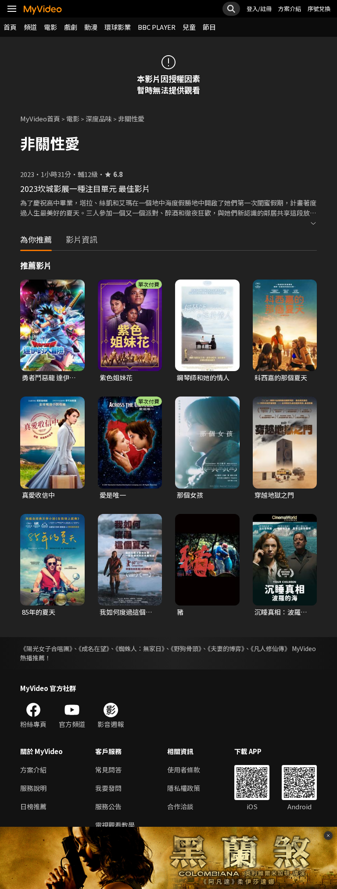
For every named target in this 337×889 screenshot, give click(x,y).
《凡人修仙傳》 (270, 648)
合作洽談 (180, 806)
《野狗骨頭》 (186, 648)
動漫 (90, 27)
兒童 (189, 27)
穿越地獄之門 (274, 494)
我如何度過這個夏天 (126, 612)
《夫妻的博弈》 (226, 648)
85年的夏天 (38, 611)
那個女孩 (190, 494)
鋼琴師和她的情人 (203, 377)
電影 (50, 27)
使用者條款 (183, 769)
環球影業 (117, 27)
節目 (209, 27)
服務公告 (108, 806)
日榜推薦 (33, 806)
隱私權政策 (183, 788)
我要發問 (108, 788)
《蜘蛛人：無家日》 (140, 648)
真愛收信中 (38, 494)
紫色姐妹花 (116, 377)
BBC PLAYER (157, 27)
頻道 (30, 27)
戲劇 (70, 27)
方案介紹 (289, 8)
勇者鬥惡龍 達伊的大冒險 (49, 378)
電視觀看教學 (115, 824)
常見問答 (108, 769)
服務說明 (33, 788)
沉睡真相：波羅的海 (281, 612)
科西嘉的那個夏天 (281, 377)
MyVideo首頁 (40, 118)
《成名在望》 (94, 648)
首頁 (10, 27)
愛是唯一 (113, 494)
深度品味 (99, 118)
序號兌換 (319, 8)
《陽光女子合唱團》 (46, 648)
